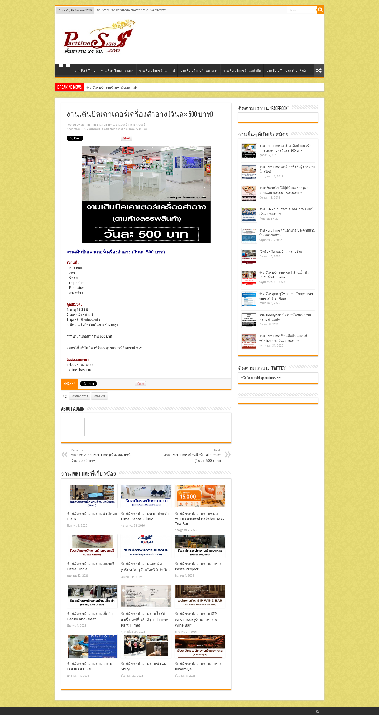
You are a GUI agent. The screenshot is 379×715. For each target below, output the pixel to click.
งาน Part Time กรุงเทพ (117, 70)
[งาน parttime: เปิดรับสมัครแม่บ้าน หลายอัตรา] (249, 257)
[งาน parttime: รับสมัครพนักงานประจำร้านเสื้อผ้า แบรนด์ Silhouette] (249, 278)
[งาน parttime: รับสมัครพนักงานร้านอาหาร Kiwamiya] (200, 646)
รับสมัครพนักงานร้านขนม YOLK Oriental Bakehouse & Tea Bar (199, 518)
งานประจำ (122, 124)
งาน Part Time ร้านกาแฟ (157, 70)
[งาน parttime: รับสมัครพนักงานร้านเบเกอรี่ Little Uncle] (92, 546)
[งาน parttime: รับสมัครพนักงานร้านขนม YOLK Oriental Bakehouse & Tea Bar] (200, 496)
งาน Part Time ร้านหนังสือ (242, 70)
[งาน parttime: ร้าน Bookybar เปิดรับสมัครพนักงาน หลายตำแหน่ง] (249, 320)
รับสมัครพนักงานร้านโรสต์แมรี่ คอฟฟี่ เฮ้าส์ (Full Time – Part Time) (146, 619)
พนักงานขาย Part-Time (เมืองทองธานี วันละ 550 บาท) (101, 456)
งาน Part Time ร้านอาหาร (199, 70)
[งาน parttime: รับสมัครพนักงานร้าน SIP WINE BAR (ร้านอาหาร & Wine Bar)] (200, 596)
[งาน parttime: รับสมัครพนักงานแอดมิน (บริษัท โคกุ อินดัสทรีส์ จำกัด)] (146, 546)
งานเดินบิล (99, 396)
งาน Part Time (85, 70)
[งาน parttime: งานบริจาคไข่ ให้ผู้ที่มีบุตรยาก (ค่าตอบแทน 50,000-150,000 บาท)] (249, 193)
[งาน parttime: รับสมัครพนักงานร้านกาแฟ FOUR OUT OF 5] (92, 646)
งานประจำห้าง (79, 396)
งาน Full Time (105, 124)
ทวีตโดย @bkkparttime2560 (261, 378)
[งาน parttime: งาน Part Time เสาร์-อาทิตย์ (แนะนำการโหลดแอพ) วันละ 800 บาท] (249, 151)
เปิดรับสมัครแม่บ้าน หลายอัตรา (281, 251)
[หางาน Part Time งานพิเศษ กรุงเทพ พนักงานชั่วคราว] (97, 51)
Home (64, 71)
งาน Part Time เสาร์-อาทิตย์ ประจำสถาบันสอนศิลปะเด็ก (126, 88)
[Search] (320, 10)
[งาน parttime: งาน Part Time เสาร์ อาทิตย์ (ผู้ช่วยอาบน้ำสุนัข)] (249, 172)
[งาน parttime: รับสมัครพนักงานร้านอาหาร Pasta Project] (200, 546)
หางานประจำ (138, 124)
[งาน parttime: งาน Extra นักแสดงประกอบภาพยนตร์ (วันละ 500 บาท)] (249, 215)
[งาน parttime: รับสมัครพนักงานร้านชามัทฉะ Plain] (92, 496)
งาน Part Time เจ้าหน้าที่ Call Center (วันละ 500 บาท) (192, 456)
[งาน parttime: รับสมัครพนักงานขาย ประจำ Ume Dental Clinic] (146, 496)
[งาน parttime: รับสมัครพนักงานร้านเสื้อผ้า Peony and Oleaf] (92, 596)
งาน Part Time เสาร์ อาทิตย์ (286, 70)
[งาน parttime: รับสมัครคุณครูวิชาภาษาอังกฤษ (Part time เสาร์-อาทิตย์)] (249, 299)
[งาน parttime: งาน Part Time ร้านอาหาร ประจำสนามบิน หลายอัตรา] (249, 236)
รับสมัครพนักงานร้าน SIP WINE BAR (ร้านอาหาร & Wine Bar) (196, 619)
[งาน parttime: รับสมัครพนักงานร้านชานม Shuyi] (146, 646)
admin (85, 124)
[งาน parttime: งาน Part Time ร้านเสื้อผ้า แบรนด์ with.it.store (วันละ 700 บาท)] (249, 341)
